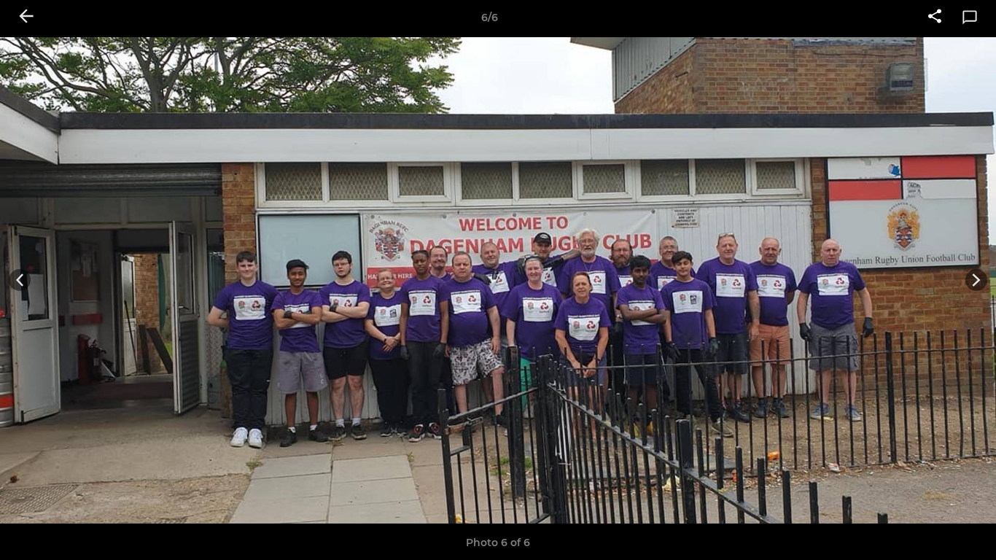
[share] (935, 17)
